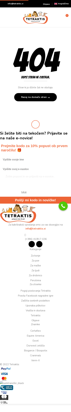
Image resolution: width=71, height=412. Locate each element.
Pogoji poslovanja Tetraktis (35, 290)
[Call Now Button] (63, 206)
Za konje (35, 255)
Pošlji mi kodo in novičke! (35, 200)
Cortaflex (35, 330)
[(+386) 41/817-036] (25, 235)
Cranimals (35, 355)
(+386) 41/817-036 (35, 239)
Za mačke (35, 265)
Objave (46, 4)
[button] (65, 17)
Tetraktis (35, 315)
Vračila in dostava (35, 310)
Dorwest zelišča (35, 345)
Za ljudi (35, 270)
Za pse (35, 260)
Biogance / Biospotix (35, 350)
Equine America (35, 335)
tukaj (23, 192)
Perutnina (35, 280)
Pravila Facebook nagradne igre (35, 295)
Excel (36, 340)
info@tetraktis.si (15, 3)
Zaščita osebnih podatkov (35, 300)
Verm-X (35, 360)
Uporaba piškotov (35, 305)
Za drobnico (35, 275)
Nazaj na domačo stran (34, 97)
